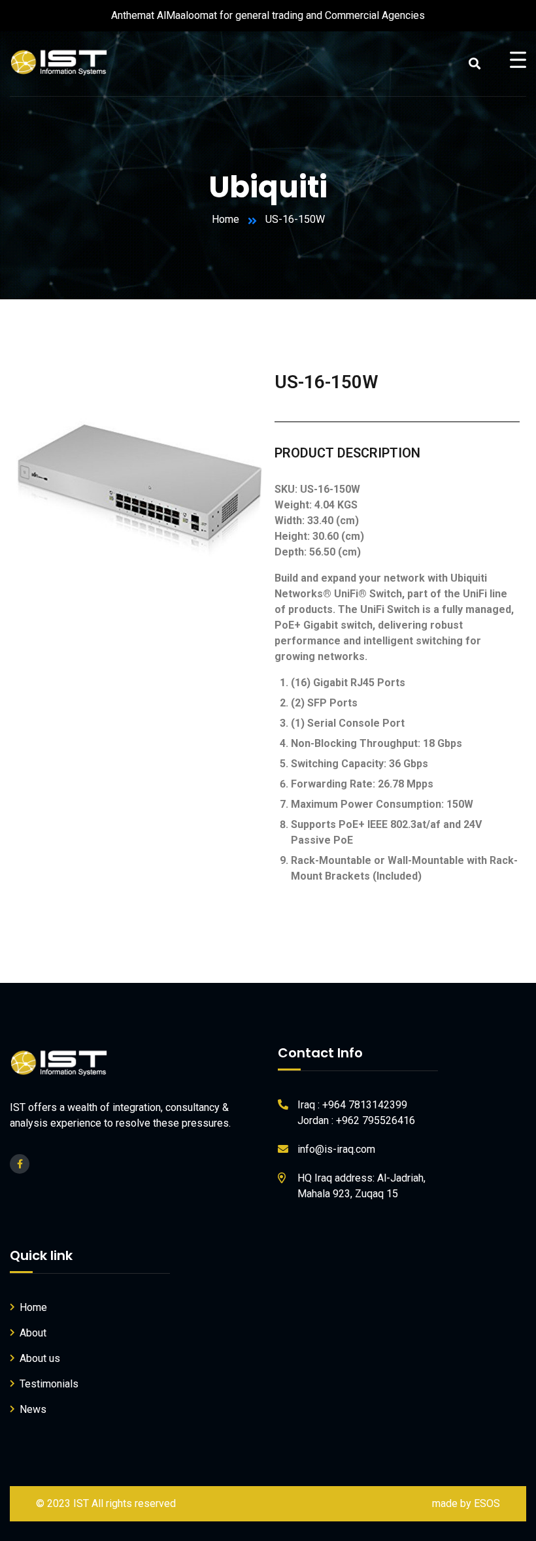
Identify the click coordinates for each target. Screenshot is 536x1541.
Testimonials (49, 1384)
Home (225, 219)
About (33, 1333)
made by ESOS (466, 1503)
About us (40, 1358)
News (33, 1409)
